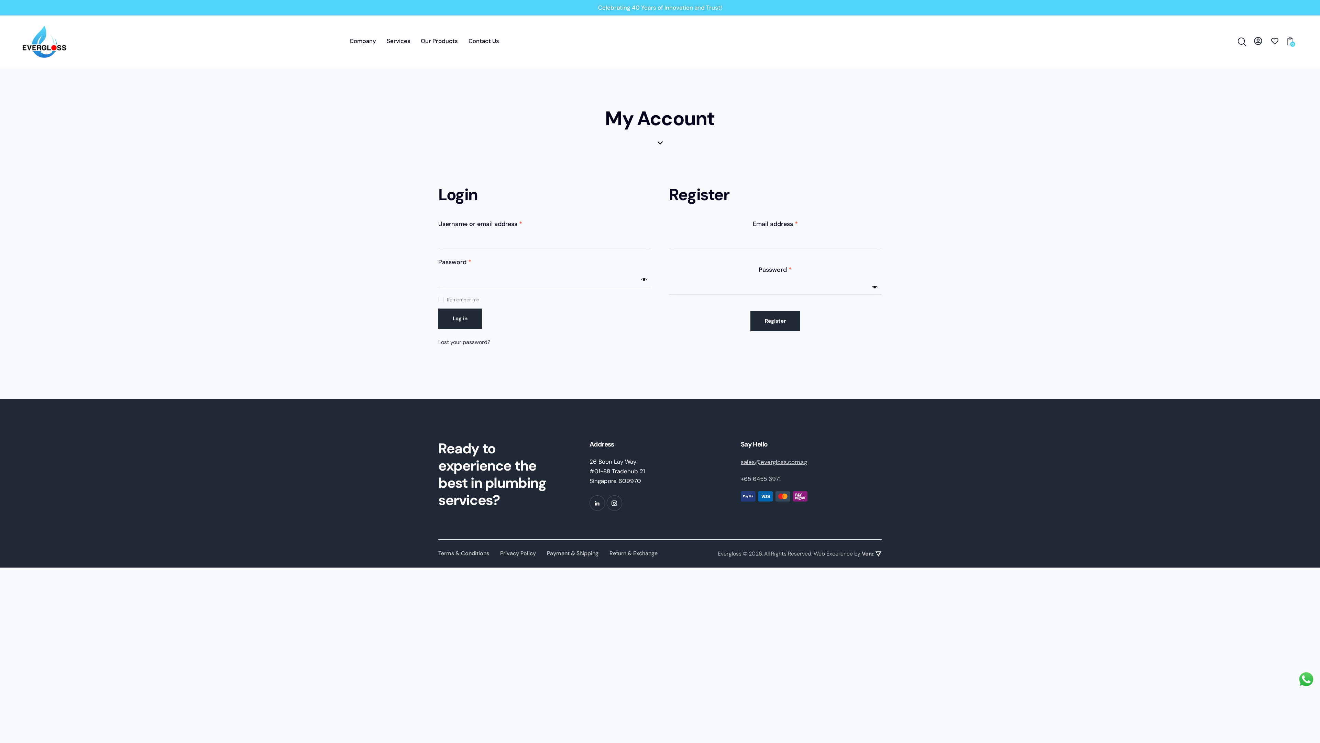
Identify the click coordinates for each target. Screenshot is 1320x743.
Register (775, 320)
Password (467, 262)
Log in (460, 318)
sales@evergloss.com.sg (774, 462)
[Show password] (644, 279)
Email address (788, 223)
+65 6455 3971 (761, 479)
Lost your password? (464, 342)
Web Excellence (833, 553)
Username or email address (493, 223)
